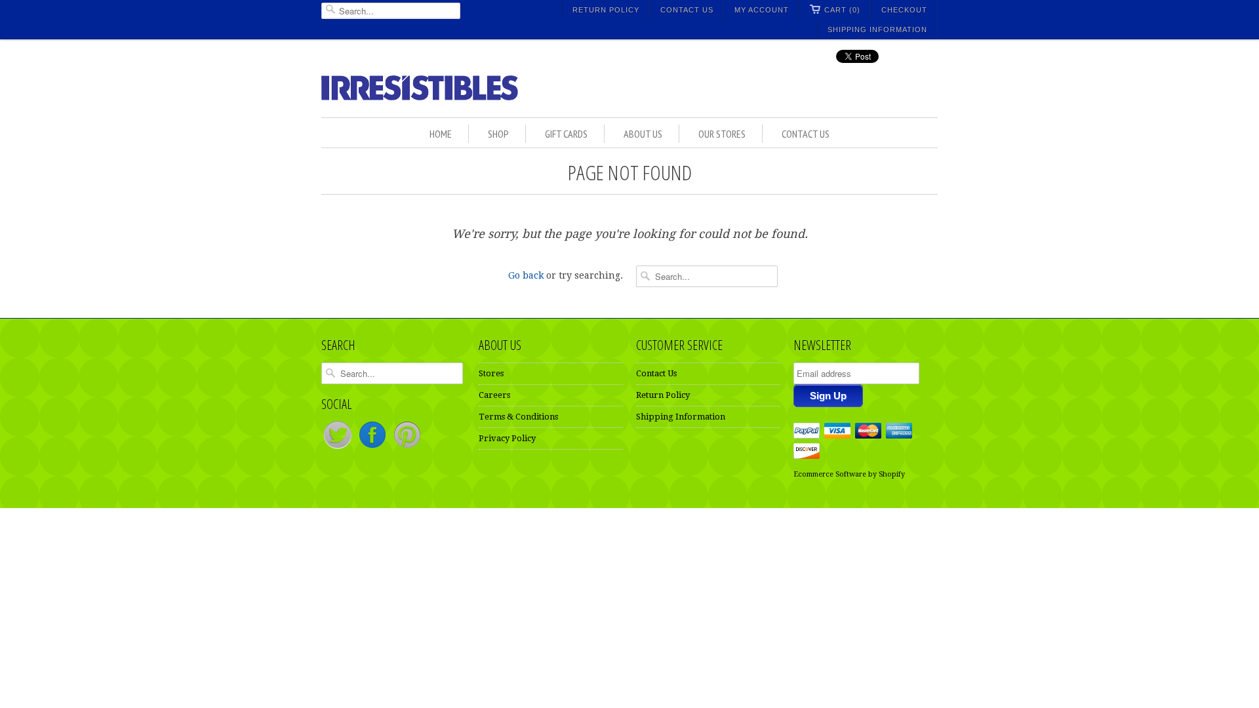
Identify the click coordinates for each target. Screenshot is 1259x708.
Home (441, 133)
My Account (761, 10)
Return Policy (605, 10)
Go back (526, 275)
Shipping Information (877, 29)
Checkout (904, 10)
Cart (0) (842, 10)
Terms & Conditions (518, 417)
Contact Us (686, 10)
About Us (643, 133)
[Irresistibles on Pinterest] (407, 448)
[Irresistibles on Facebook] (373, 448)
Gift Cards (566, 133)
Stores (491, 373)
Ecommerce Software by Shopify (849, 474)
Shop (498, 133)
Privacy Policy (507, 438)
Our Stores (722, 133)
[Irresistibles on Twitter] (338, 448)
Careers (494, 395)
